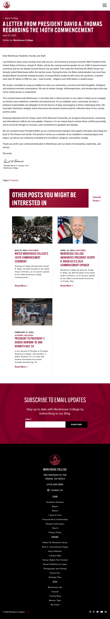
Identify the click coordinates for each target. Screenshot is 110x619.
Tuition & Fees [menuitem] (55, 515)
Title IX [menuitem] (55, 528)
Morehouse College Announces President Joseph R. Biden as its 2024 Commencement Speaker (77, 259)
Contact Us (57, 490)
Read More (20, 286)
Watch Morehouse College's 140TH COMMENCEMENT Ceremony (31, 257)
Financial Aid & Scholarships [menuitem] (55, 519)
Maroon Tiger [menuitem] (55, 600)
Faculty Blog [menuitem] (55, 596)
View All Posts (97, 199)
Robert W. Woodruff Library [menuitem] (55, 542)
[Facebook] (90, 612)
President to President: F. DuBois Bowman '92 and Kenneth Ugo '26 (30, 342)
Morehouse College (23, 40)
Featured (14, 180)
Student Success (24, 335)
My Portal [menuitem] (55, 605)
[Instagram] (94, 612)
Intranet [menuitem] (55, 592)
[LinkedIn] (106, 612)
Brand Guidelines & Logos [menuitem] (55, 564)
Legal (27, 612)
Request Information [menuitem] (55, 524)
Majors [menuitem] (55, 506)
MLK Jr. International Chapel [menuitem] (55, 547)
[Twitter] (97, 612)
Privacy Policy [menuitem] (55, 532)
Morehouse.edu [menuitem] (55, 587)
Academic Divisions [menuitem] (55, 502)
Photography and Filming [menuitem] (55, 569)
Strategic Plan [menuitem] (55, 577)
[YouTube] (101, 612)
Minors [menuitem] (55, 511)
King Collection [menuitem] (55, 551)
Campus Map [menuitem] (55, 556)
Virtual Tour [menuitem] (55, 573)
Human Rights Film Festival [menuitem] (55, 560)
